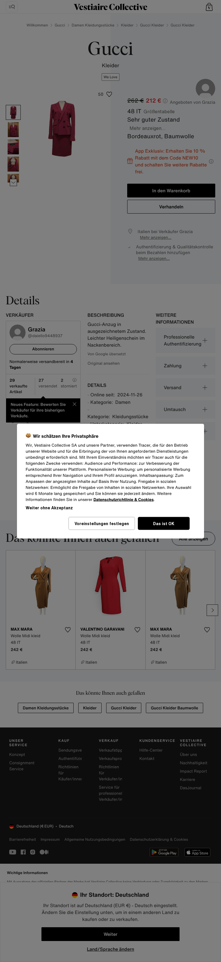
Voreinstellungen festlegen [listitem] (102, 523)
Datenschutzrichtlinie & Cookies (124, 499)
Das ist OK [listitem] (163, 523)
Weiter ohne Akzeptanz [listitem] (49, 507)
